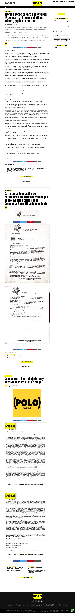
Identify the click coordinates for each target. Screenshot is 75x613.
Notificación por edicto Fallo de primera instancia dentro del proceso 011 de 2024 (61, 40)
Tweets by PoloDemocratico (59, 47)
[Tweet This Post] (23, 47)
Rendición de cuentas (62, 7)
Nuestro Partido (16, 7)
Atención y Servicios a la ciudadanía (40, 7)
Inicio (11, 7)
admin (10, 43)
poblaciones (49, 7)
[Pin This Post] (30, 47)
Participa (31, 7)
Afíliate (55, 7)
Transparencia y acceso (23, 7)
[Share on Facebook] (16, 47)
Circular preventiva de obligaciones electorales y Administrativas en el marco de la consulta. (60, 31)
